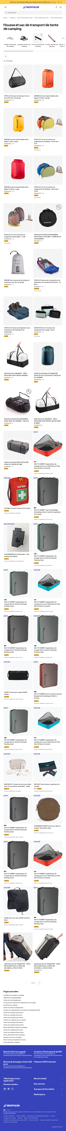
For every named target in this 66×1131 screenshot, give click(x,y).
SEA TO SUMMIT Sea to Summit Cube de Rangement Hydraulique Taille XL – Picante (48, 696)
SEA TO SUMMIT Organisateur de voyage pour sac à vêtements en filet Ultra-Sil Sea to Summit (47, 466)
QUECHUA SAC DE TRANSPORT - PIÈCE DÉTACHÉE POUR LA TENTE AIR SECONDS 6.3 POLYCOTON (47, 966)
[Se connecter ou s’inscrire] (56, 7)
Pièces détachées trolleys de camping (15, 1027)
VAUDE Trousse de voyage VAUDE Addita (15, 693)
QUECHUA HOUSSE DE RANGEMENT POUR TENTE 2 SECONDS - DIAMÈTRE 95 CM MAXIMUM (47, 237)
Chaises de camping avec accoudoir (14, 1020)
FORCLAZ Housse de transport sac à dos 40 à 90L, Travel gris (16, 97)
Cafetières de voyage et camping (13, 995)
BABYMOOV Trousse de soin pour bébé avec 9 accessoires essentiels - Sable (17, 785)
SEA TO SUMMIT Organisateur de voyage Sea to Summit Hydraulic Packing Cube (45, 558)
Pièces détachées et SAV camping (14, 1035)
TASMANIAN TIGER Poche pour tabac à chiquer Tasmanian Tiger (47, 827)
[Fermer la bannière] (61, 2)
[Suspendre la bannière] (58, 2)
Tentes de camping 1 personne (12, 1015)
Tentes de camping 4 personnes (13, 1022)
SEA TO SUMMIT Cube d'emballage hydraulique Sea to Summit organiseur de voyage (47, 512)
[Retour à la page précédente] (27, 983)
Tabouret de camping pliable (12, 997)
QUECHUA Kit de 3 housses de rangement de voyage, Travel (44, 329)
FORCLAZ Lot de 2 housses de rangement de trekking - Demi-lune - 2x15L (46, 189)
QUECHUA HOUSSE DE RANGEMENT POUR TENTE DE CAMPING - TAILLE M (16, 420)
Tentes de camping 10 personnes (13, 1025)
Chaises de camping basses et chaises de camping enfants (21, 1010)
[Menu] (5, 7)
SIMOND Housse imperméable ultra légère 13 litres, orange (46, 97)
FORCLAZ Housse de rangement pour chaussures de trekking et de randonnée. (17, 330)
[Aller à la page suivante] (39, 983)
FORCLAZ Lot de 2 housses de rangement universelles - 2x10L (15, 236)
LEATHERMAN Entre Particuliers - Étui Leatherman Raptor (16, 555)
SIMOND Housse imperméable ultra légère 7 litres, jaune (16, 140)
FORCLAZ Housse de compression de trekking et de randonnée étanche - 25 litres (47, 282)
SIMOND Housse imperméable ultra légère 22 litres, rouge (16, 188)
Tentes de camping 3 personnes (13, 1012)
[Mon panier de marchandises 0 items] (60, 7)
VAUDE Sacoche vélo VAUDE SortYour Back (17, 919)
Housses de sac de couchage (12, 1037)
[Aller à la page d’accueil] (31, 7)
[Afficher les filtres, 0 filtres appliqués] (5, 56)
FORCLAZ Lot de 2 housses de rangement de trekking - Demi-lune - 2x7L (46, 141)
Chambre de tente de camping (24, 45)
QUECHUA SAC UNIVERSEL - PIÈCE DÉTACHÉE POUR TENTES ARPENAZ (16, 374)
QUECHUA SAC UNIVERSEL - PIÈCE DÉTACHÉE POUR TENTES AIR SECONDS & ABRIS (47, 421)
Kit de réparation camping (11, 1042)
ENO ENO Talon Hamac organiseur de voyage (46, 785)
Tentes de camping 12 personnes (13, 1032)
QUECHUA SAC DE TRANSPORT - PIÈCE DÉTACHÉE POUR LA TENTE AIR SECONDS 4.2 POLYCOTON (17, 966)
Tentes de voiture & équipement (13, 1007)
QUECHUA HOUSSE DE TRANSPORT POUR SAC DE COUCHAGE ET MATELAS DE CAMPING (47, 375)
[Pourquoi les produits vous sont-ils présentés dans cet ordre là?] (4, 61)
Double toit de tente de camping (10, 45)
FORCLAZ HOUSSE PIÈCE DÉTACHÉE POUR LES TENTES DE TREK (16, 463)
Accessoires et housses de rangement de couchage (19, 1002)
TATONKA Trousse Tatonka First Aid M (17, 508)
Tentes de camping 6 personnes (13, 1030)
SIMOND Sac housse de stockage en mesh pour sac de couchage (16, 281)
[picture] (18, 79)
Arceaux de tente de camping (38, 45)
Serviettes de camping (10, 1005)
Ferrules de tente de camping (51, 45)
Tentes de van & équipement (12, 1000)
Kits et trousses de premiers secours (14, 1039)
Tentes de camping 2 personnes (13, 1017)
